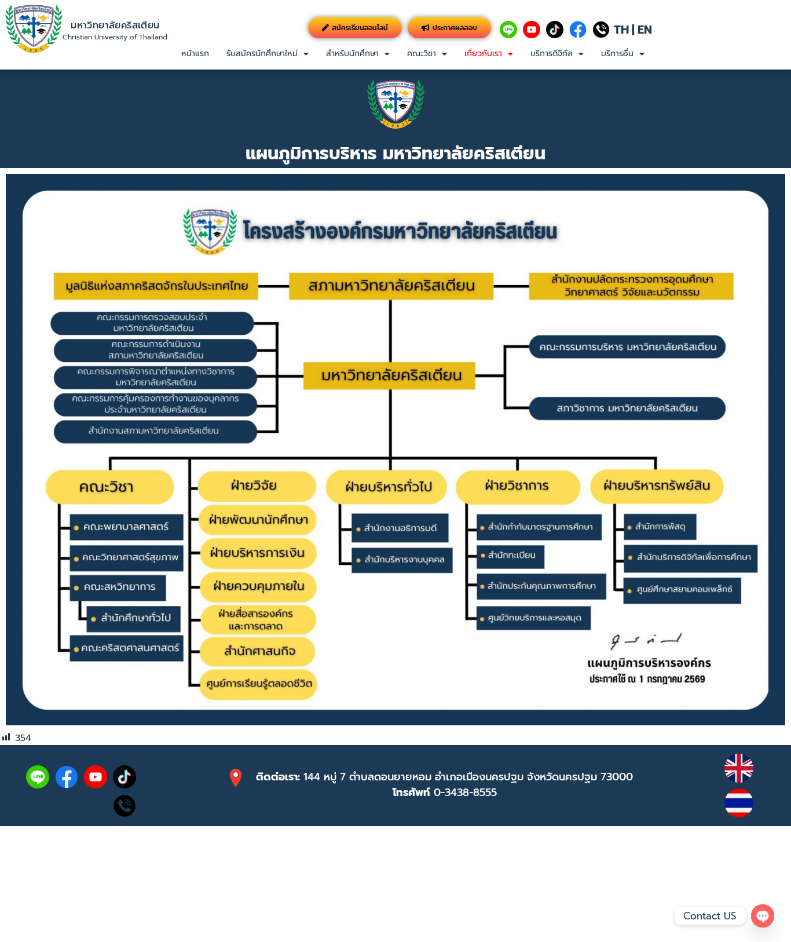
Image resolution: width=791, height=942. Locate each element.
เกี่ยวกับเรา (483, 54)
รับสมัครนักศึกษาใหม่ (262, 54)
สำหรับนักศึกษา (352, 54)
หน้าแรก (195, 54)
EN (645, 29)
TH (621, 29)
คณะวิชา (421, 54)
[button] (267, 54)
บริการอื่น (617, 54)
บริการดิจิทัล (551, 54)
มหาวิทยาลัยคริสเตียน (115, 25)
